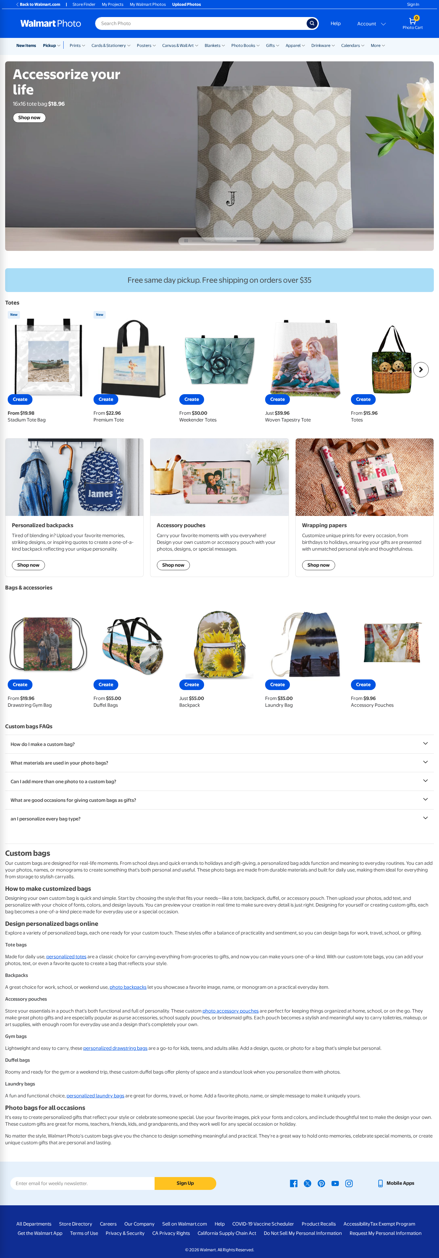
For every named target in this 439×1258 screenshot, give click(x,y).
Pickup (49, 45)
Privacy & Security (125, 1233)
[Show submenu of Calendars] (363, 45)
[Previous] (18, 369)
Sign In (413, 4)
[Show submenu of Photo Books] (258, 45)
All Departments (33, 1224)
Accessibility (357, 1224)
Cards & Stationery (109, 45)
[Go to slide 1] (201, 241)
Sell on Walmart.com (184, 1224)
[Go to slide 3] (246, 241)
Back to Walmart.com (40, 4)
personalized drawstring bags (115, 1048)
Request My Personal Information (386, 1233)
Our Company (139, 1224)
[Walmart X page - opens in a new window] (307, 1183)
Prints (75, 45)
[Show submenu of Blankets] (223, 45)
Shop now (29, 117)
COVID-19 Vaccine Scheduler (263, 1224)
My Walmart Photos (148, 4)
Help (336, 23)
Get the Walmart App (40, 1233)
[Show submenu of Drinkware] (333, 45)
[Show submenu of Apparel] (303, 45)
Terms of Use (84, 1233)
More (376, 45)
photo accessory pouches (230, 1011)
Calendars (350, 45)
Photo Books (243, 45)
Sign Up (185, 1183)
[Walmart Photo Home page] (51, 23)
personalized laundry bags (95, 1096)
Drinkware (320, 45)
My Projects (112, 4)
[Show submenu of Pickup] (60, 45)
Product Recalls (319, 1224)
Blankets (212, 45)
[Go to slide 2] (223, 241)
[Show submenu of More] (383, 45)
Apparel (293, 45)
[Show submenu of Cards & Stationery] (129, 45)
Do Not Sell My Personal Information (303, 1233)
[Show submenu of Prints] (83, 45)
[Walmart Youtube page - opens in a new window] (335, 1183)
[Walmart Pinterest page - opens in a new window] (321, 1183)
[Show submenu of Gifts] (278, 45)
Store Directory (75, 1224)
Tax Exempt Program (392, 1224)
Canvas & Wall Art (178, 45)
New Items (26, 45)
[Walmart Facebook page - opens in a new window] (294, 1183)
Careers (108, 1224)
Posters (144, 45)
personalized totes (66, 957)
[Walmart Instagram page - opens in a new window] (349, 1183)
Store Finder (84, 4)
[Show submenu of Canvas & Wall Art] (197, 45)
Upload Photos (186, 4)
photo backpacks (128, 987)
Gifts (270, 45)
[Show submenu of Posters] (154, 45)
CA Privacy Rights (171, 1233)
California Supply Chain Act (227, 1233)
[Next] (421, 369)
